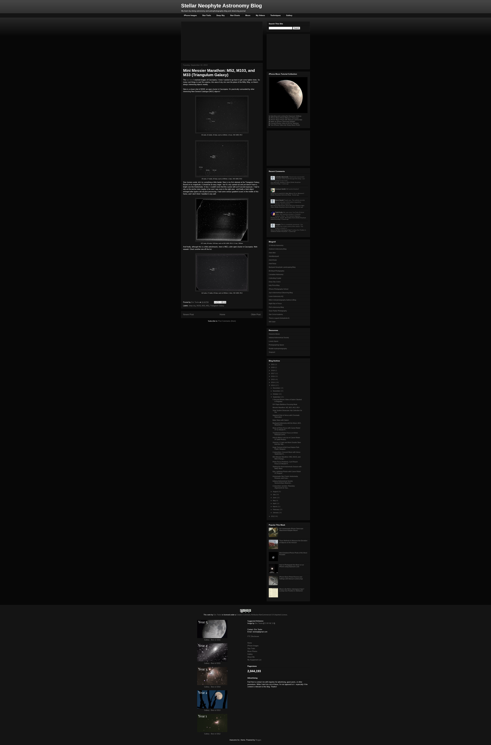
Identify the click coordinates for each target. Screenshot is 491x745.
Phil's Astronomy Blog (276, 307)
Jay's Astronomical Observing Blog (281, 293)
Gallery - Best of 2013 (212, 710)
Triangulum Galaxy (217, 306)
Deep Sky (220, 15)
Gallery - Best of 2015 (212, 663)
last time (189, 80)
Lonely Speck (273, 341)
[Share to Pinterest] (225, 302)
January (276, 513)
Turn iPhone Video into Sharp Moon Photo (285, 125)
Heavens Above (274, 334)
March (275, 507)
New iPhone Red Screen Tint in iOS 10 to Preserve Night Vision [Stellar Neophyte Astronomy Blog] (287, 206)
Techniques (275, 15)
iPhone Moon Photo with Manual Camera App (286, 120)
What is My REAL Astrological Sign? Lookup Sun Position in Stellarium (291, 590)
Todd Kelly (279, 212)
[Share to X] (220, 302)
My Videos (260, 15)
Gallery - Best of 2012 (212, 734)
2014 (273, 382)
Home (222, 314)
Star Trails (206, 15)
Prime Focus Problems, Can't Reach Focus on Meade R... (285, 462)
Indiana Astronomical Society (279, 338)
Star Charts (235, 15)
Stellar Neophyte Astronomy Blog (221, 5)
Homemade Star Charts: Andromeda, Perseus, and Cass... (285, 477)
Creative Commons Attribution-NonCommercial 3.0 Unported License (261, 615)
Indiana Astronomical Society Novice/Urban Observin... (283, 482)
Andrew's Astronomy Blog (277, 249)
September (277, 397)
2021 (273, 364)
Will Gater (272, 322)
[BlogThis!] (217, 302)
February (276, 509)
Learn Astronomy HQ (276, 296)
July (274, 494)
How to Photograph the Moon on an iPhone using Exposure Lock (291, 566)
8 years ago (295, 195)
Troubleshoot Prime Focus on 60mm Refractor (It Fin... (285, 434)
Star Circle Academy (276, 314)
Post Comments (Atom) (227, 321)
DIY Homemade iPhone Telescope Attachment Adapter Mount (291, 529)
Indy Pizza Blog (274, 285)
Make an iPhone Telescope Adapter (282, 121)
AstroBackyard (274, 256)
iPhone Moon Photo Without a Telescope (284, 118)
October (276, 394)
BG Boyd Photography (276, 271)
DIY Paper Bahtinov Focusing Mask (285, 404)
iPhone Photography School (278, 289)
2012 (273, 516)
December (277, 388)
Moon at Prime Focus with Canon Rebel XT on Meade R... (286, 429)
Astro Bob (272, 253)
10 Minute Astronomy (276, 245)
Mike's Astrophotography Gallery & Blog (282, 300)
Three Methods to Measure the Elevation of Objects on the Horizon (293, 541)
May (274, 500)
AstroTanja (272, 264)
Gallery (289, 15)
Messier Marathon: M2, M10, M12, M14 (286, 407)
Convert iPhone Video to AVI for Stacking (284, 123)
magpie (278, 224)
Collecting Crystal (275, 278)
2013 (273, 385)
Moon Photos (252, 651)
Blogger (258, 740)
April (274, 503)
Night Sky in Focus (275, 303)
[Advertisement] (222, 40)
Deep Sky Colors (275, 282)
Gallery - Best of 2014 (212, 687)
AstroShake (273, 260)
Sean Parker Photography (278, 311)
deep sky (192, 306)
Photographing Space (276, 345)
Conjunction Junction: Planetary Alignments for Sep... (284, 487)
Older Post (256, 314)
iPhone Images (190, 15)
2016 (273, 376)
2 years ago (285, 183)
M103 (199, 306)
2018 (273, 370)
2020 (273, 367)
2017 (273, 373)
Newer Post (188, 314)
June (275, 498)
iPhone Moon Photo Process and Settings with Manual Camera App (291, 578)
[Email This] (215, 302)
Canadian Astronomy (276, 274)
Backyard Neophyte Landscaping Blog (282, 267)
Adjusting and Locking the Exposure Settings (285, 116)
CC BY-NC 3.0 (269, 623)
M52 (207, 306)
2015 (273, 379)
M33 (203, 306)
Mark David (279, 200)
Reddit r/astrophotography (278, 349)
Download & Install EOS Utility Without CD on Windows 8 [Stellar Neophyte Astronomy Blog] (287, 194)
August (275, 492)
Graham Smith (280, 189)
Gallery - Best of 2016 (212, 640)
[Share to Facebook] (222, 302)
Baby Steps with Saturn (281, 420)
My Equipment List (254, 660)
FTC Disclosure (253, 636)
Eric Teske (195, 302)
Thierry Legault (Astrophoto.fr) (279, 318)
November (277, 391)
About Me (251, 657)
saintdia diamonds (281, 177)
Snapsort (272, 352)
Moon (247, 15)
